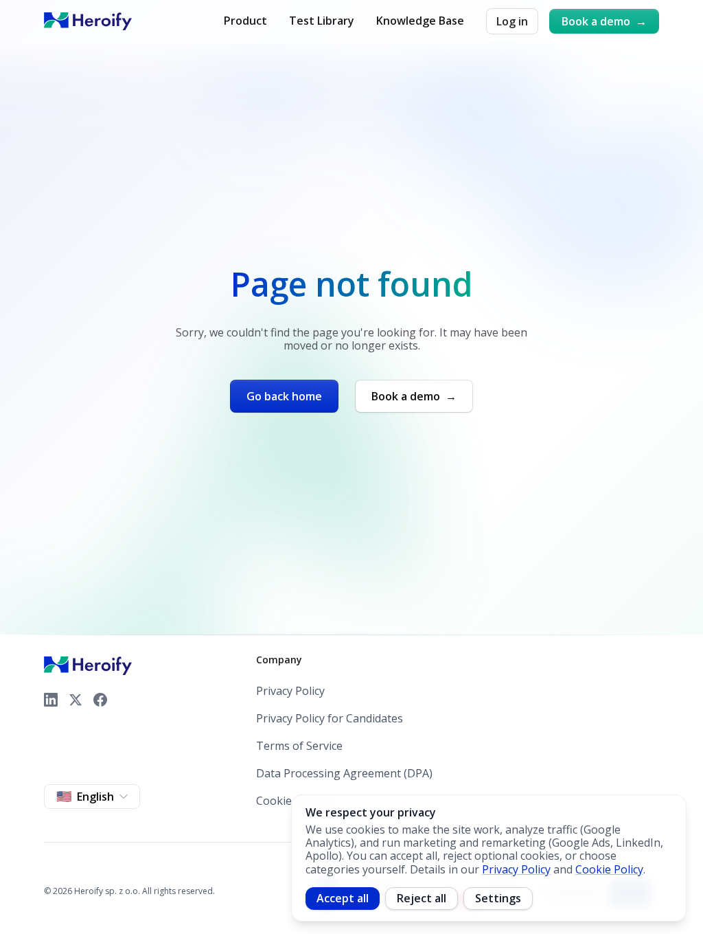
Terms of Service (299, 746)
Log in (512, 21)
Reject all (421, 898)
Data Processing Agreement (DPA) (344, 773)
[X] (75, 700)
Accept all (342, 898)
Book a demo (604, 21)
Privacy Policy (290, 691)
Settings (498, 898)
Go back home (284, 396)
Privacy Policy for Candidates (329, 718)
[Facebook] (100, 700)
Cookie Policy (609, 869)
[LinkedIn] (51, 700)
